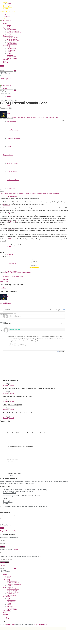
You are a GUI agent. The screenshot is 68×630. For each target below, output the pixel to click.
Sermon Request (11, 56)
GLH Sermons (11, 50)
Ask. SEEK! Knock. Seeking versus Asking (17, 396)
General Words (11, 42)
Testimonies (7, 28)
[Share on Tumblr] (5, 195)
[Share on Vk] (3, 195)
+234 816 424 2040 (21, 496)
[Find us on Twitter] (4, 19)
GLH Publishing (11, 48)
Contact (5, 8)
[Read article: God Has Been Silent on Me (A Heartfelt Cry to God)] (3, 441)
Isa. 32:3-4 (37, 506)
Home (5, 23)
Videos (9, 52)
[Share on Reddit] (4, 195)
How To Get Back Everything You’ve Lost (17, 413)
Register (7, 16)
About (5, 2)
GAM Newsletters (12, 58)
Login (6, 14)
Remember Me (6, 525)
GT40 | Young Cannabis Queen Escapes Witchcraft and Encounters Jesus (29, 388)
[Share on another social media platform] (0, 196)
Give (2, 66)
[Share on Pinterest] (2, 195)
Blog (4, 61)
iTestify (9, 34)
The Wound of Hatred (12, 459)
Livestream (10, 55)
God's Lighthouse (10, 506)
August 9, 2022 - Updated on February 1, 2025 (29, 117)
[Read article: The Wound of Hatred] (3, 454)
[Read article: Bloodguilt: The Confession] (3, 468)
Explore (9, 25)
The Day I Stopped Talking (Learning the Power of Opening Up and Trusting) (26, 432)
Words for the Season (13, 40)
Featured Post (7, 272)
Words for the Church (13, 37)
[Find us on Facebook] (2, 19)
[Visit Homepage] (5, 20)
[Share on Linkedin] (0, 195)
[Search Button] (0, 69)
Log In (16, 549)
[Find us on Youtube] (6, 19)
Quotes (9, 53)
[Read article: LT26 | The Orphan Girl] (35, 367)
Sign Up (16, 531)
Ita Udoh (9, 3)
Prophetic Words (8, 36)
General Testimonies (13, 31)
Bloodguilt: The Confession (14, 473)
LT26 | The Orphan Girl (11, 380)
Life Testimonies (12, 29)
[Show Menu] (0, 84)
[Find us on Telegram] (0, 19)
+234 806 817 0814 (34, 496)
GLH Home (6, 5)
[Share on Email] (1, 195)
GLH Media (6, 45)
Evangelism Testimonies (14, 33)
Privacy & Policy (8, 7)
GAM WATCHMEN (12, 44)
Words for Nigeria (12, 39)
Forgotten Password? (6, 531)
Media (8, 47)
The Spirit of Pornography (12, 405)
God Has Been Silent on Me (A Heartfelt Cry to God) (20, 446)
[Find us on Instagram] (7, 19)
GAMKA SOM (7, 59)
